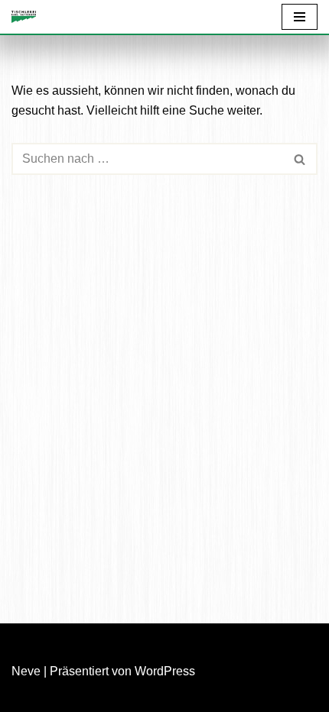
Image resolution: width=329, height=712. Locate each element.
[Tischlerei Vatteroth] (27, 17)
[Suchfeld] (300, 159)
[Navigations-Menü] (300, 17)
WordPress (165, 671)
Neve (26, 671)
